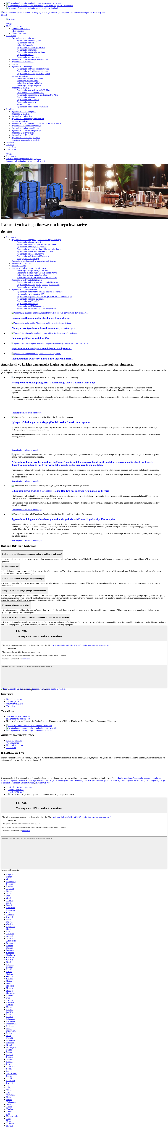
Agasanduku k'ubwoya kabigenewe (31, 247)
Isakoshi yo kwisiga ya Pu (27, 81)
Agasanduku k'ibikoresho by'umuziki (32, 107)
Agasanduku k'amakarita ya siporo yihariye (35, 251)
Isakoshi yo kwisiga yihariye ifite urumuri (34, 270)
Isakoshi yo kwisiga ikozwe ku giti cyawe (23, 158)
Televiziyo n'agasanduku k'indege (26, 140)
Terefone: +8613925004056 (18, 716)
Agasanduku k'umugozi (26, 50)
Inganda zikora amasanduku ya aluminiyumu (29, 780)
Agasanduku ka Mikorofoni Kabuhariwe (34, 256)
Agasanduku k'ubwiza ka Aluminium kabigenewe (37, 282)
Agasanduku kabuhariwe (27, 102)
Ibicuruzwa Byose (42, 783)
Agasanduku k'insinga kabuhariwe (31, 299)
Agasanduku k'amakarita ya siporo (31, 52)
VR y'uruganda (18, 31)
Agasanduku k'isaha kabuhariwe (30, 254)
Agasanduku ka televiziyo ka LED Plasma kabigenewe (39, 292)
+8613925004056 (73, 12)
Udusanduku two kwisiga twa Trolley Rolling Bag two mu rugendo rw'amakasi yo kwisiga (60, 490)
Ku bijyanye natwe (14, 26)
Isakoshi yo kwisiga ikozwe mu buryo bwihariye (26, 161)
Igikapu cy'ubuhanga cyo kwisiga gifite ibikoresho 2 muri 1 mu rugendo (51, 422)
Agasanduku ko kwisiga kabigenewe (27, 280)
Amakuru (10, 145)
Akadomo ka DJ (23, 104)
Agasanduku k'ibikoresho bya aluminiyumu (30, 59)
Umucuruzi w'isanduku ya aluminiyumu (17, 783)
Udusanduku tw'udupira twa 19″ (30, 92)
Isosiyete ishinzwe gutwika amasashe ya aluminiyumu (110, 780)
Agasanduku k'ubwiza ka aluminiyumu (33, 69)
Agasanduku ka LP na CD (22, 62)
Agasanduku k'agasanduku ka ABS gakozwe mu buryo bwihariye (44, 296)
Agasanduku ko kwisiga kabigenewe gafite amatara (38, 285)
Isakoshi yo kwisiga (20, 76)
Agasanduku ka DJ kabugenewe (30, 306)
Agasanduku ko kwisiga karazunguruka (33, 73)
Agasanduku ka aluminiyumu (24, 38)
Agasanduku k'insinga (26, 97)
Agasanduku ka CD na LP (28, 99)
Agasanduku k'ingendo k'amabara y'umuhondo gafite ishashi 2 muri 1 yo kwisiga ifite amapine (63, 519)
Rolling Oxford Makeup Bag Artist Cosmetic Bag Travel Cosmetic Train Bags (53, 382)
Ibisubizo (10, 109)
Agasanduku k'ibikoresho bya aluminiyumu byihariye (34, 261)
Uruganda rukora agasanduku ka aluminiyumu (68, 780)
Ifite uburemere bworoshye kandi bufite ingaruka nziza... (42, 358)
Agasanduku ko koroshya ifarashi (31, 47)
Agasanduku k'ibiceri (25, 43)
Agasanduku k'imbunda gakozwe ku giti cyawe (36, 244)
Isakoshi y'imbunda (25, 45)
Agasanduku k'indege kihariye (24, 289)
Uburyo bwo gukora (20, 33)
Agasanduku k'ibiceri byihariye (30, 242)
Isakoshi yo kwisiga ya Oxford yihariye (33, 275)
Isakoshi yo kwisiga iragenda (29, 85)
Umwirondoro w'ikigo (21, 28)
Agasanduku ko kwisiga (22, 66)
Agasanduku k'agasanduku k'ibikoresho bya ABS (37, 95)
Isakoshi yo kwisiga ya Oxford (29, 83)
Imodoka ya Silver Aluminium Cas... (31, 338)
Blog (14, 147)
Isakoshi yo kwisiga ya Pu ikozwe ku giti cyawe (37, 273)
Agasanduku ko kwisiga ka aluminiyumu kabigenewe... (42, 348)
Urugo (9, 24)
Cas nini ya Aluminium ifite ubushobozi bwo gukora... (41, 318)
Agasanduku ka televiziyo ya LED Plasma (34, 90)
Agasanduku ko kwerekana (28, 57)
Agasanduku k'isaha (25, 54)
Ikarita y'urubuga (125, 778)
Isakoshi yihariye (19, 266)
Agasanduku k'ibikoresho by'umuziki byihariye (36, 308)
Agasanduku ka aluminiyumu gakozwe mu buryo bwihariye (36, 123)
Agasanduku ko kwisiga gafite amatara (33, 71)
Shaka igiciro (17, 413)
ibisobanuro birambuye (31, 413)
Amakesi (10, 142)
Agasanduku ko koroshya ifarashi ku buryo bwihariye (39, 249)
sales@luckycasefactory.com (93, 12)
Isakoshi (15, 64)
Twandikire (11, 149)
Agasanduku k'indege (21, 88)
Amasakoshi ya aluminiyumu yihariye (149, 780)
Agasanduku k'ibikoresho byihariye (26, 126)
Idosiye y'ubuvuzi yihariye (28, 258)
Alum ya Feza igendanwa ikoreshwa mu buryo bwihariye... (43, 328)
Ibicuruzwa (11, 35)
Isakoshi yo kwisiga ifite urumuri (30, 78)
